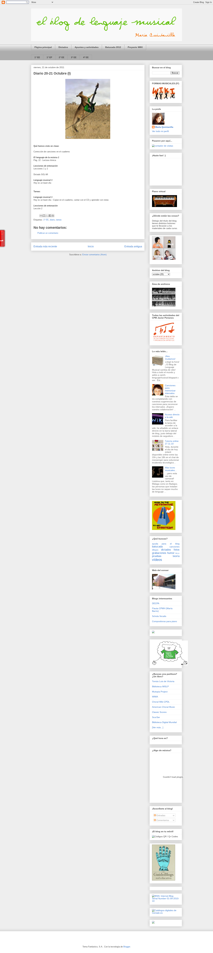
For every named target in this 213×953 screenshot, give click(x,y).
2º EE (61, 57)
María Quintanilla (164, 127)
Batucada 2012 (113, 47)
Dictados (63, 47)
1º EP (49, 57)
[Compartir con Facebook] (49, 215)
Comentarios (162, 820)
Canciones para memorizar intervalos (170, 389)
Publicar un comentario (47, 233)
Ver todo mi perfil (160, 131)
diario (52, 220)
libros (177, 553)
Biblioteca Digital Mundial (164, 722)
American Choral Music (163, 707)
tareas (59, 220)
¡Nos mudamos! (170, 357)
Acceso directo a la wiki (172, 415)
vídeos (157, 560)
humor (170, 552)
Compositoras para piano (164, 621)
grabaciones (159, 552)
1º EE (37, 57)
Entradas (160, 815)
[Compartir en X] (46, 215)
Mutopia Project (159, 691)
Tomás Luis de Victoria (163, 681)
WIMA (155, 696)
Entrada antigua (133, 246)
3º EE (73, 57)
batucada (157, 546)
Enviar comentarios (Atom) (94, 254)
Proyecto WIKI (135, 47)
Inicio (91, 246)
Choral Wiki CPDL (161, 702)
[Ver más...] (157, 727)
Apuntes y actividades (87, 47)
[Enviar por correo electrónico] (41, 215)
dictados (166, 549)
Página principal (43, 47)
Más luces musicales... (171, 469)
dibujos (155, 550)
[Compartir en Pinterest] (52, 215)
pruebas (156, 556)
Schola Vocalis (159, 616)
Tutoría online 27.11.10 (172, 442)
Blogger (126, 947)
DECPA (155, 603)
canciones (174, 546)
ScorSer (156, 717)
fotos (176, 549)
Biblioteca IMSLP (160, 686)
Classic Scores (159, 712)
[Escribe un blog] (44, 215)
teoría (176, 556)
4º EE (86, 57)
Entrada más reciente (45, 246)
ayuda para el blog (165, 543)
